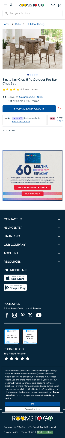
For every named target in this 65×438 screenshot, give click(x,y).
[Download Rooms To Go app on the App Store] (15, 278)
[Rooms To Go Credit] (32, 170)
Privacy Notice (11, 432)
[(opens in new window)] (7, 315)
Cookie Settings (45, 432)
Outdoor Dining (35, 24)
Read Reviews (31, 89)
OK (32, 404)
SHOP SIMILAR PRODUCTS (29, 108)
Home (6, 24)
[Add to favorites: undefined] (59, 108)
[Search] (5, 13)
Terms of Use (27, 432)
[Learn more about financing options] (32, 196)
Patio (18, 24)
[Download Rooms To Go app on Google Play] (15, 287)
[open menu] (6, 5)
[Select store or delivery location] (11, 5)
